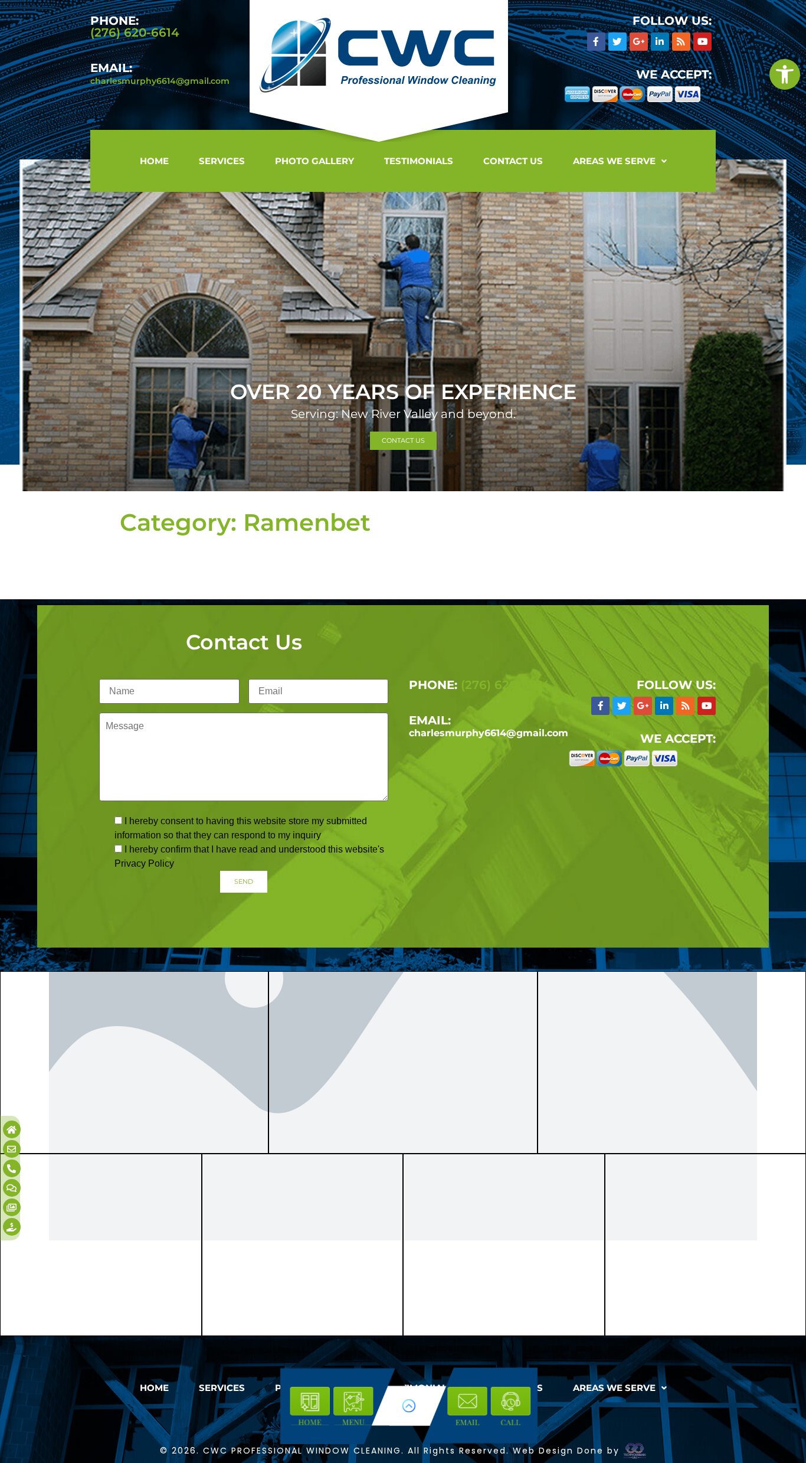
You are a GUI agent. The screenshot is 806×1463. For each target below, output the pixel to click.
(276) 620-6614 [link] (134, 32)
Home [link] (154, 160)
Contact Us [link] (513, 160)
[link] (784, 74)
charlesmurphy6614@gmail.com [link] (160, 81)
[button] (620, 161)
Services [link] (222, 160)
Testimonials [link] (418, 160)
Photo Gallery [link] (314, 160)
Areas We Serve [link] (614, 160)
